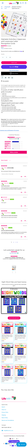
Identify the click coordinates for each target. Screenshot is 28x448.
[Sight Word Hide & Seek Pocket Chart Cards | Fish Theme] (20, 370)
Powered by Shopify (20, 435)
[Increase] (10, 57)
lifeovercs (14, 435)
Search (3, 407)
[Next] (26, 24)
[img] (4, 165)
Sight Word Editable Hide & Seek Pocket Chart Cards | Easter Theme (20, 358)
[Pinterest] (9, 77)
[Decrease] (3, 57)
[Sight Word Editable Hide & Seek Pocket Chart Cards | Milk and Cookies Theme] (20, 328)
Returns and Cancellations (8, 420)
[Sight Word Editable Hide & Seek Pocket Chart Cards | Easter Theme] (20, 349)
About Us (4, 409)
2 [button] (13, 242)
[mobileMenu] (2, 3)
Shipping (2, 48)
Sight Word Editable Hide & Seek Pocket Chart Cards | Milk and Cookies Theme (20, 336)
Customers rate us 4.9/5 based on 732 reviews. (9, 130)
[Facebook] (2, 77)
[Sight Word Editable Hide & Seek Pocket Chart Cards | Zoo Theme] (7, 349)
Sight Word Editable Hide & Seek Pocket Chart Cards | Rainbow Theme (7, 379)
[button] (4, 45)
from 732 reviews (13, 253)
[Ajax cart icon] (25, 3)
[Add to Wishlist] (11, 324)
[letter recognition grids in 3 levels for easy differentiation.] (24, 13)
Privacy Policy (5, 412)
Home (2, 7)
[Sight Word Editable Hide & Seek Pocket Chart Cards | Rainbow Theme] (7, 370)
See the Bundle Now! (14, 318)
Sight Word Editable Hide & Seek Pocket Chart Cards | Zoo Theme (7, 358)
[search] (21, 3)
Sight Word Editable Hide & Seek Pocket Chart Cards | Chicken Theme (7, 336)
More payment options (14, 70)
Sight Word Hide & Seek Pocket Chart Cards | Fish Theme (20, 379)
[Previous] (2, 24)
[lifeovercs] (14, 3)
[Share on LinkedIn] (12, 77)
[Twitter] (5, 77)
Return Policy (5, 417)
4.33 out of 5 (17, 137)
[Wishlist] (23, 3)
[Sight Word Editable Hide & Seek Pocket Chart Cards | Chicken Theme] (7, 328)
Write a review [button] (14, 152)
